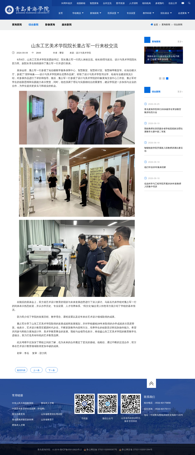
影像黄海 (50, 24)
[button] (160, 78)
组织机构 (146, 3)
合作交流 (107, 3)
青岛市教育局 (18, 413)
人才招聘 (133, 3)
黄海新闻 (166, 24)
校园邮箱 (81, 3)
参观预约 (159, 3)
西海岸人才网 (18, 424)
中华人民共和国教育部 (22, 402)
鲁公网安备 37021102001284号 (136, 449)
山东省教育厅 (47, 419)
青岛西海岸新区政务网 (22, 419)
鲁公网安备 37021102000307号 (101, 449)
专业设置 (131, 12)
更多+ (180, 41)
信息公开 (172, 3)
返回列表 (21, 370)
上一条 (36, 370)
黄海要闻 (17, 24)
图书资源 (120, 3)
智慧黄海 (94, 3)
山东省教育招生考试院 (51, 413)
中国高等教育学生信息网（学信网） (29, 408)
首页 (60, 12)
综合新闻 (33, 24)
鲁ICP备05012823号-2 (71, 449)
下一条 (51, 370)
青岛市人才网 (47, 402)
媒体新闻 (67, 24)
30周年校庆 (66, 3)
